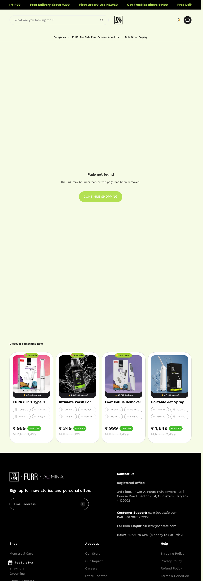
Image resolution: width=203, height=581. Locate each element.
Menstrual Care (21, 553)
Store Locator (96, 576)
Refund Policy (171, 568)
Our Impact (94, 561)
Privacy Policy (171, 561)
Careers (91, 568)
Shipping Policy (172, 553)
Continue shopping (101, 196)
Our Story (92, 553)
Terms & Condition (175, 576)
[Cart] (188, 20)
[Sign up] (83, 504)
